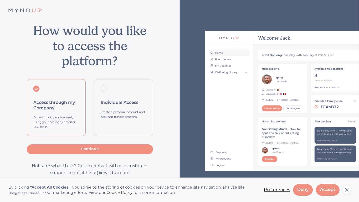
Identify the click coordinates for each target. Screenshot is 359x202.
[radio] (56, 107)
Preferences (277, 189)
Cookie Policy (119, 192)
